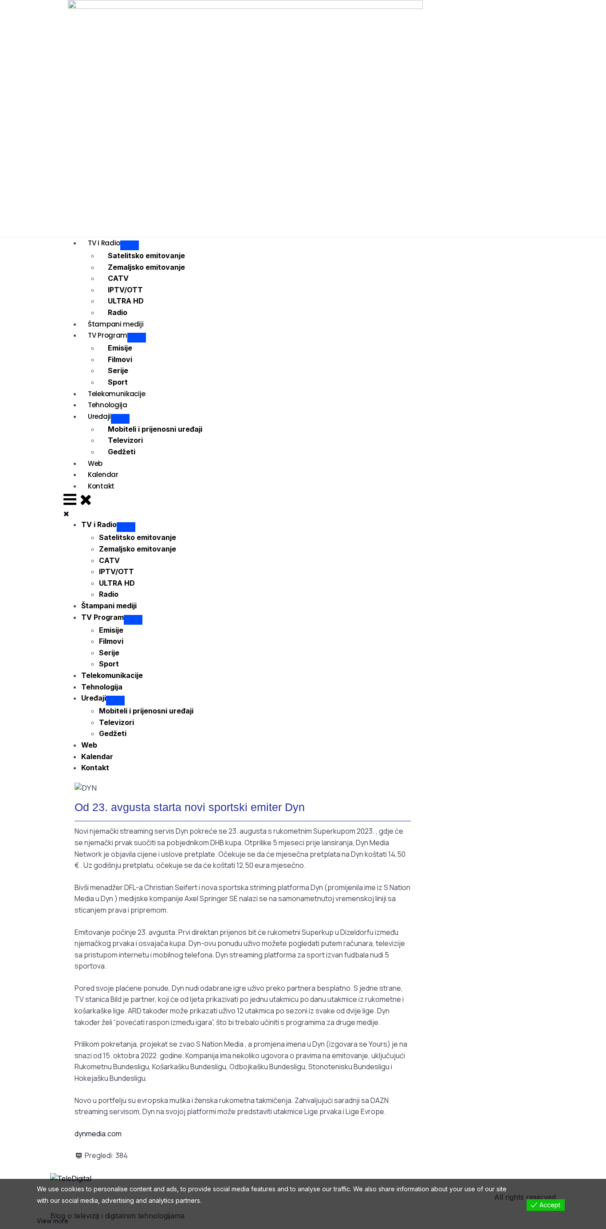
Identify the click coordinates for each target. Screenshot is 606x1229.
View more (52, 1221)
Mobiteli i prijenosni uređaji (155, 429)
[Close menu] (66, 513)
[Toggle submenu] (126, 527)
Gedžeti (121, 451)
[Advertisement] (371, 118)
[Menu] (77, 499)
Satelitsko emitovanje (146, 255)
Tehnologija (107, 405)
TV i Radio (104, 243)
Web (95, 463)
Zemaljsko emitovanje (146, 267)
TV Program (107, 335)
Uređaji (99, 416)
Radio (117, 312)
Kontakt (101, 486)
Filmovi (120, 359)
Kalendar (103, 474)
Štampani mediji (116, 324)
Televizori (125, 440)
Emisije (120, 347)
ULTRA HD (126, 300)
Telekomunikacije (116, 393)
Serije (118, 370)
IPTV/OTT (125, 289)
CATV (118, 278)
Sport (118, 382)
